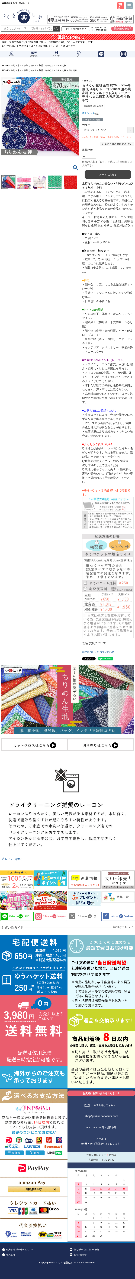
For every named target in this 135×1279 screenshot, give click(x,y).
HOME (5, 65)
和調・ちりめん (46, 65)
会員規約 (10, 1254)
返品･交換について (94, 643)
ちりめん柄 (61, 65)
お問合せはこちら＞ (105, 1105)
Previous (5, 117)
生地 (13, 65)
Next (75, 117)
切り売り (73, 70)
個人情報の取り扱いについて (20, 1249)
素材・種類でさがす (26, 65)
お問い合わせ (80, 1254)
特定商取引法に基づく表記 (86, 1249)
